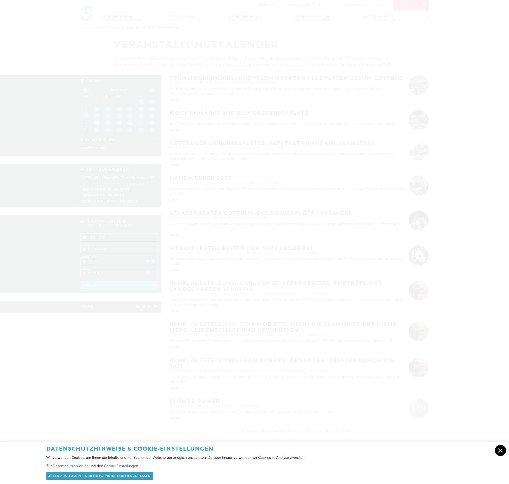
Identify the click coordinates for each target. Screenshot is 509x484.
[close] (500, 450)
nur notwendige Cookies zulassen (118, 476)
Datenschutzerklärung (71, 466)
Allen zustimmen (64, 476)
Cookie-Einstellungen (121, 466)
